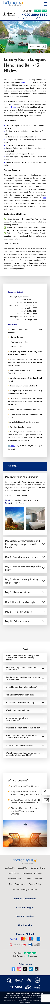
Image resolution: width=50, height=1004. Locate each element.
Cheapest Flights (25, 907)
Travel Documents (17, 884)
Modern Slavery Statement (25, 889)
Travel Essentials (25, 916)
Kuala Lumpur (26, 82)
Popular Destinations (25, 898)
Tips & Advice (25, 925)
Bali (44, 198)
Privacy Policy (14, 878)
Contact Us (9, 867)
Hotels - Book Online (32, 873)
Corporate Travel (38, 867)
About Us (22, 867)
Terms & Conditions (33, 878)
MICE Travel (13, 873)
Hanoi (13, 107)
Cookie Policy (35, 884)
